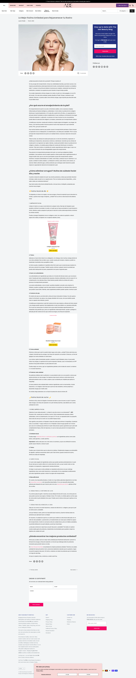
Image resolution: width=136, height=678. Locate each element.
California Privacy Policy (51, 628)
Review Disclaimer (50, 630)
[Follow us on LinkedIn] (107, 67)
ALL (4, 5)
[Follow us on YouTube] (102, 67)
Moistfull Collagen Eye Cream (53, 340)
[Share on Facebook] (25, 73)
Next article (73, 569)
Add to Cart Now (53, 250)
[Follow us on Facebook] (94, 67)
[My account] (130, 5)
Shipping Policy (49, 619)
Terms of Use (49, 626)
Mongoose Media (32, 673)
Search (47, 617)
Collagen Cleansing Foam (53, 246)
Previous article (34, 569)
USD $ (20, 668)
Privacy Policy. (39, 670)
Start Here (4, 10)
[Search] (132, 10)
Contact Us (69, 617)
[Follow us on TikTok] (105, 67)
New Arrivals (55, 10)
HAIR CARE (30, 5)
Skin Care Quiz (122, 5)
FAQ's (68, 624)
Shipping (69, 619)
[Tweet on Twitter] (31, 73)
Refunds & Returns (71, 621)
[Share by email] (33, 73)
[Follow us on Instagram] (96, 67)
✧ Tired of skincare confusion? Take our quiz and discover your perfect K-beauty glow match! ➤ (68, 1)
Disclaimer (48, 632)
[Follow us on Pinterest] (99, 67)
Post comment (36, 604)
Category (21, 10)
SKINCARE (13, 5)
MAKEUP (21, 5)
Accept (67, 674)
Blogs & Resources (46, 11)
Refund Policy (49, 624)
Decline (88, 674)
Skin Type (12, 10)
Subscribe (105, 51)
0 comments (83, 73)
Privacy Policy (49, 621)
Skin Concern (29, 10)
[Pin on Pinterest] (28, 73)
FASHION (38, 5)
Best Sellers (38, 10)
